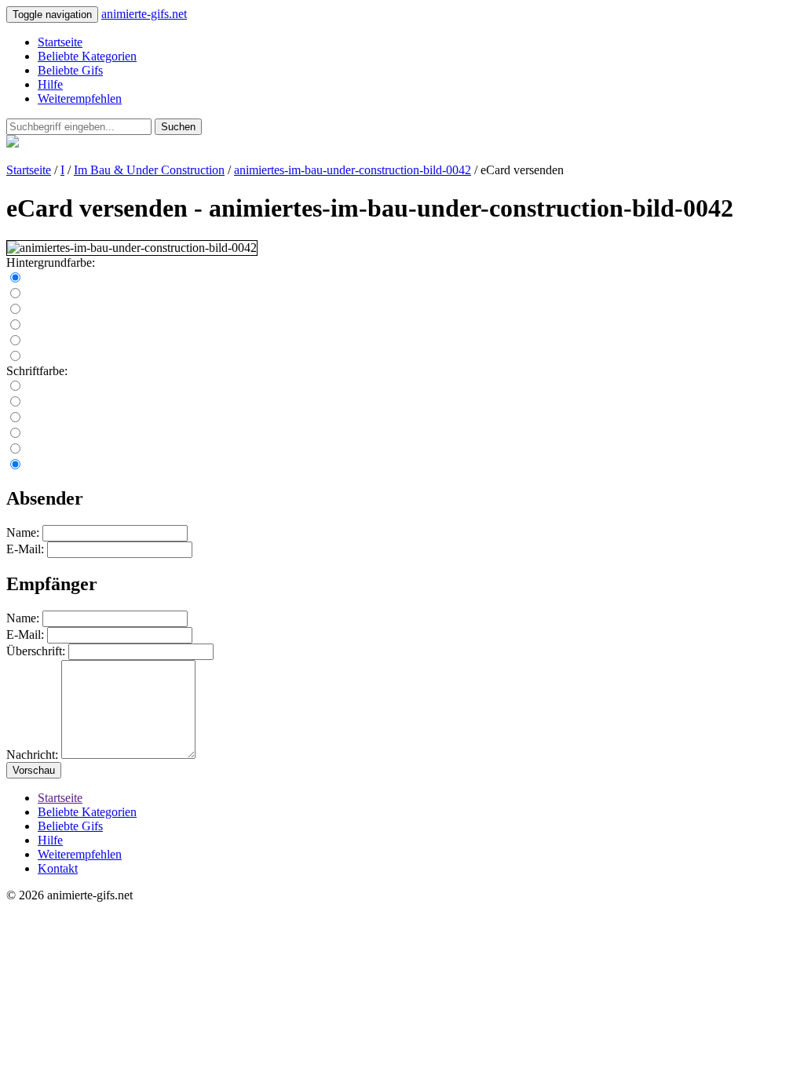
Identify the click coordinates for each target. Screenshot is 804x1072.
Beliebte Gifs (70, 70)
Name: (22, 532)
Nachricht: (32, 754)
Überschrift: (35, 651)
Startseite (60, 42)
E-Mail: (25, 549)
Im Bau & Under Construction (149, 170)
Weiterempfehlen (80, 98)
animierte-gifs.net (144, 13)
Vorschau (34, 770)
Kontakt (58, 868)
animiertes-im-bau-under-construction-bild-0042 (352, 170)
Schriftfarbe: (37, 370)
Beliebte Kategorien (87, 56)
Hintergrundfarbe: (50, 262)
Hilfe (50, 84)
